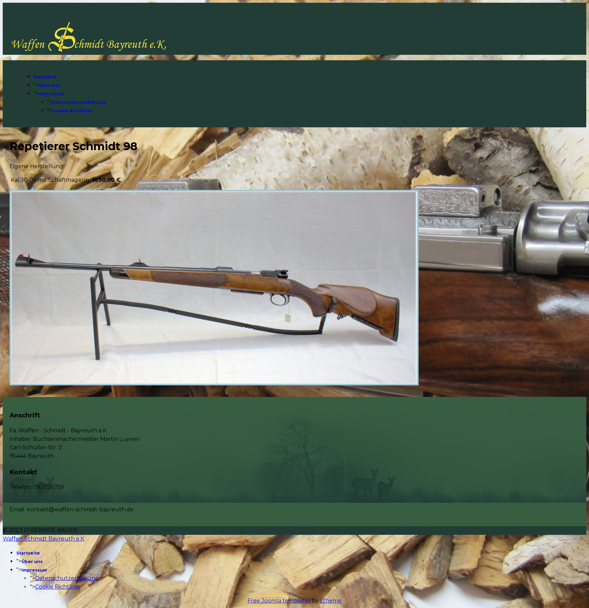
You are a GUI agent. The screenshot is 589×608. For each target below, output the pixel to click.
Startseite (45, 76)
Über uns (49, 85)
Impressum (51, 93)
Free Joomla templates (279, 600)
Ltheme (331, 600)
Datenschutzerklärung (79, 102)
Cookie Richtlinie (72, 110)
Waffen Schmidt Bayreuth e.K (43, 538)
